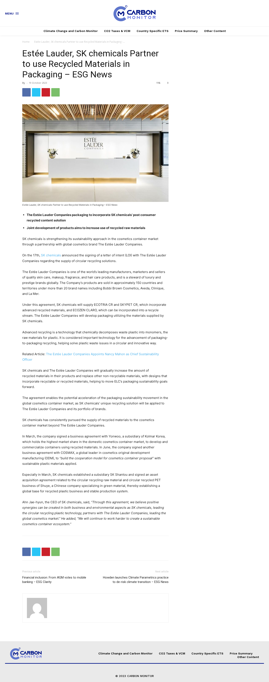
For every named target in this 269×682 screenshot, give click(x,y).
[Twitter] (36, 92)
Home (26, 42)
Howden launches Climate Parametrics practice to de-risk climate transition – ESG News (136, 580)
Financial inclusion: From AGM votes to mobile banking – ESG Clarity (54, 580)
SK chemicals (51, 255)
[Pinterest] (46, 92)
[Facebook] (26, 92)
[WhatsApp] (55, 92)
